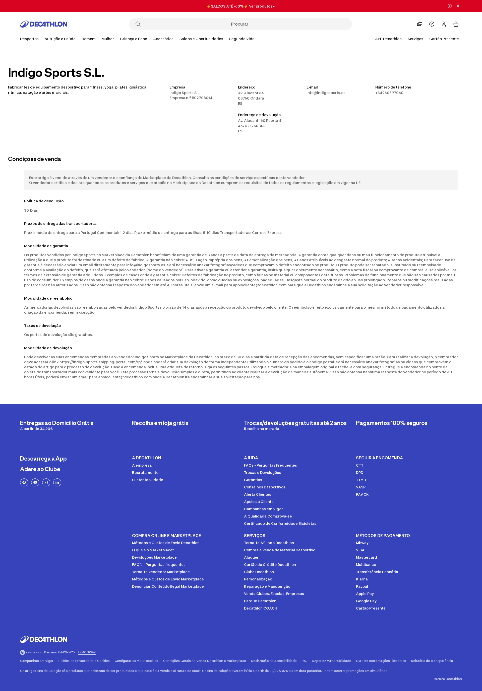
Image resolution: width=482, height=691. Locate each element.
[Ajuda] (432, 24)
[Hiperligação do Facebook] (24, 482)
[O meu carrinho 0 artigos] (456, 24)
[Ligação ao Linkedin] (57, 482)
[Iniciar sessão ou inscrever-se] (444, 24)
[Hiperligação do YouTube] (35, 482)
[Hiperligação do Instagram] (46, 482)
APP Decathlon (388, 39)
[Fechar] (458, 6)
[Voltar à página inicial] (43, 24)
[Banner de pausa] (450, 6)
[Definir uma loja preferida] (420, 24)
